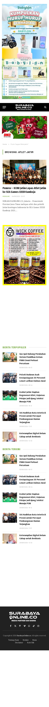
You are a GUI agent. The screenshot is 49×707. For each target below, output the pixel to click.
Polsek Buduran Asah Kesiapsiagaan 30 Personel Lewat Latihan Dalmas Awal (32, 377)
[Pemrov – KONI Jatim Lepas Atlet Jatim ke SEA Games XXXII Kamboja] (24, 172)
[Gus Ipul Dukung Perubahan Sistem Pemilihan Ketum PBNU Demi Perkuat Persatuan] (10, 357)
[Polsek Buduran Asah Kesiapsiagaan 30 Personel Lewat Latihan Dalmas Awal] (10, 378)
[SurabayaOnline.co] (24, 107)
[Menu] (4, 107)
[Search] (45, 107)
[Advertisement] (24, 315)
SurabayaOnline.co (24, 635)
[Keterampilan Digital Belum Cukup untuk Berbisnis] (10, 437)
